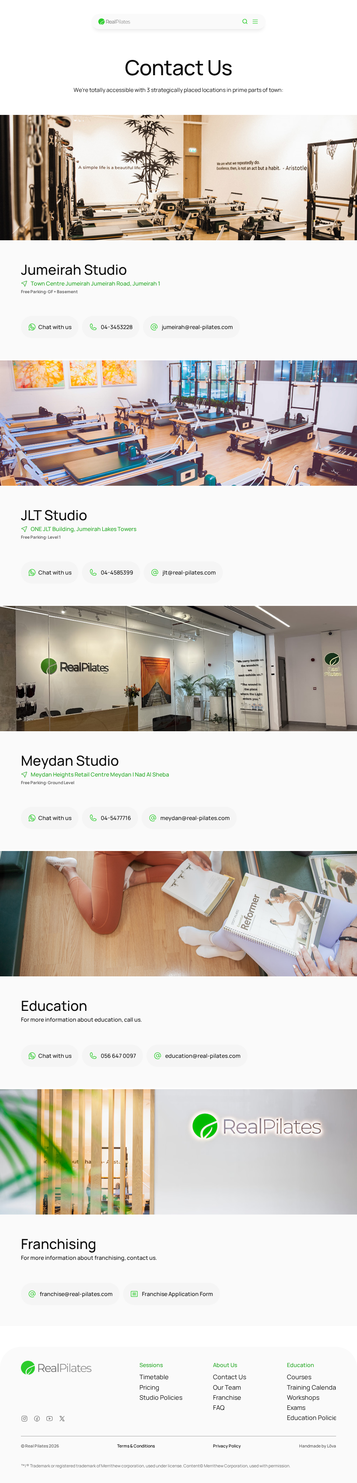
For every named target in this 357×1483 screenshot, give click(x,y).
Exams (296, 1407)
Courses (299, 1377)
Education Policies (313, 1417)
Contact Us (229, 1377)
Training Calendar (312, 1387)
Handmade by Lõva (317, 1446)
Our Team (227, 1387)
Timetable (154, 1377)
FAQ (219, 1407)
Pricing (149, 1387)
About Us (225, 1365)
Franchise (227, 1397)
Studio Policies (160, 1397)
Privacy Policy (227, 1446)
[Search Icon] (245, 21)
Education (300, 1365)
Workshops (303, 1397)
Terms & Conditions (136, 1446)
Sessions (151, 1365)
